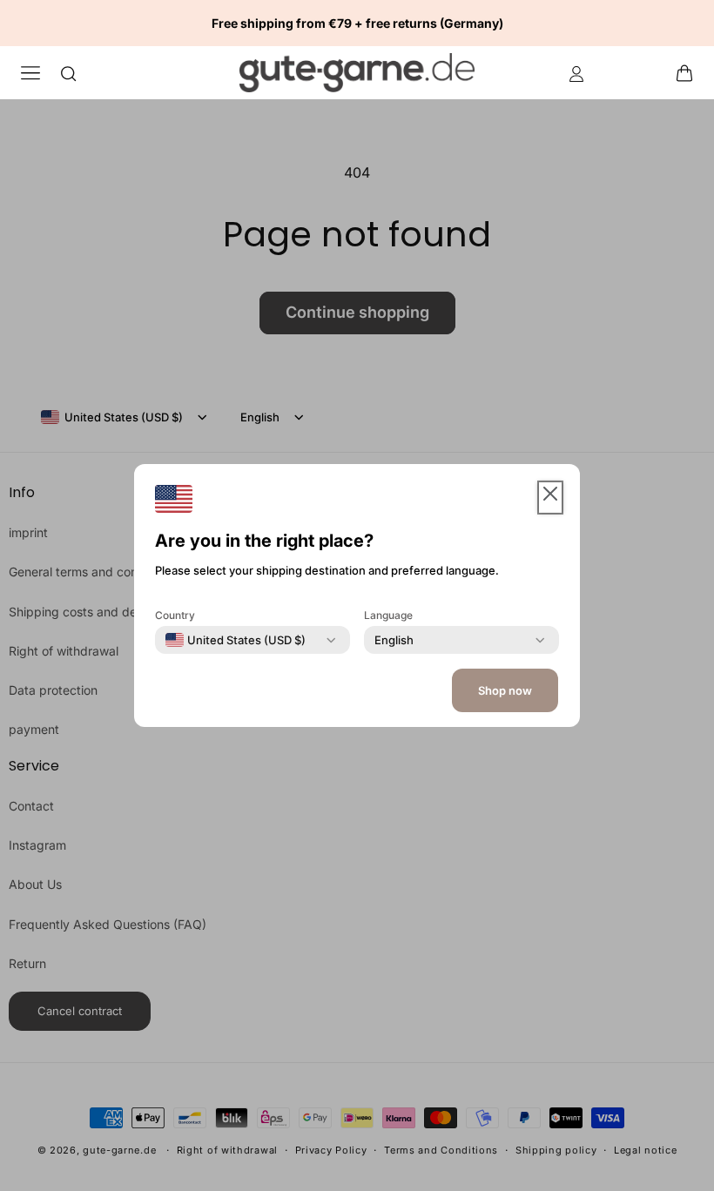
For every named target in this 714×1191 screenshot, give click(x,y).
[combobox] (235, 640)
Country (175, 615)
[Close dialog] (668, 317)
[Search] (69, 72)
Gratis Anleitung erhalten (501, 811)
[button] (689, 72)
